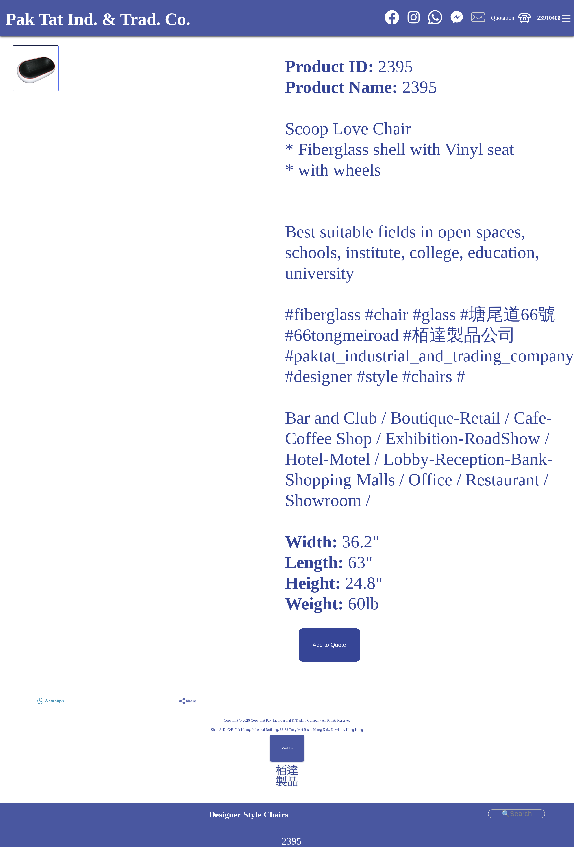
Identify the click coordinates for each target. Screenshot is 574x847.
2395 (291, 841)
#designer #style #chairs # (375, 376)
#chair (386, 314)
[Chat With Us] (457, 22)
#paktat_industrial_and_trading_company (429, 355)
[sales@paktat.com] (478, 22)
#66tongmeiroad (342, 335)
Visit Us (287, 748)
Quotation (502, 18)
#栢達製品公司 (459, 335)
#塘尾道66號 (507, 314)
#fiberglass (323, 314)
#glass (434, 314)
